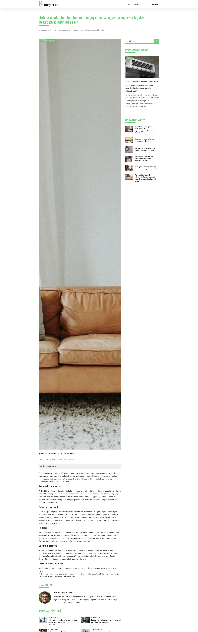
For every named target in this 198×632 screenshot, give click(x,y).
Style (145, 4)
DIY (129, 4)
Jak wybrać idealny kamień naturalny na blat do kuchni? (145, 149)
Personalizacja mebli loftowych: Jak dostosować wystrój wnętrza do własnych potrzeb (145, 178)
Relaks (137, 4)
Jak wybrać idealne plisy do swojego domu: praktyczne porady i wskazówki (62, 622)
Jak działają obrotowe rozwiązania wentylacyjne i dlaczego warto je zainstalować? (138, 88)
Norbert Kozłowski (48, 453)
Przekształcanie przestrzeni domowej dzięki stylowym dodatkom (106, 621)
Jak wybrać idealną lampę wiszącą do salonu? (144, 140)
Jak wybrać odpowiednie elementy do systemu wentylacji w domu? (144, 159)
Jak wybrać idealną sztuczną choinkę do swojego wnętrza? (145, 168)
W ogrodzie (154, 4)
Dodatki (44, 41)
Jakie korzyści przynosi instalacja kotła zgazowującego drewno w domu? (144, 130)
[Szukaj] (156, 41)
